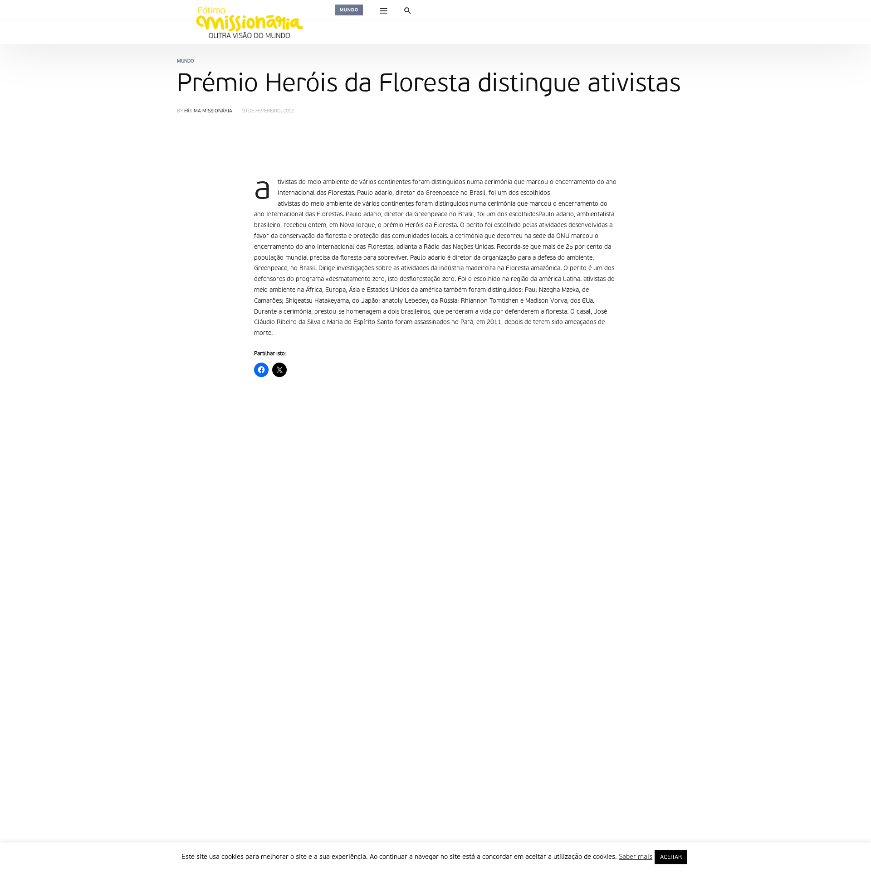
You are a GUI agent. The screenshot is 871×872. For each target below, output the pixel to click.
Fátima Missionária (208, 111)
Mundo (349, 10)
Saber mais (635, 856)
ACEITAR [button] (671, 857)
